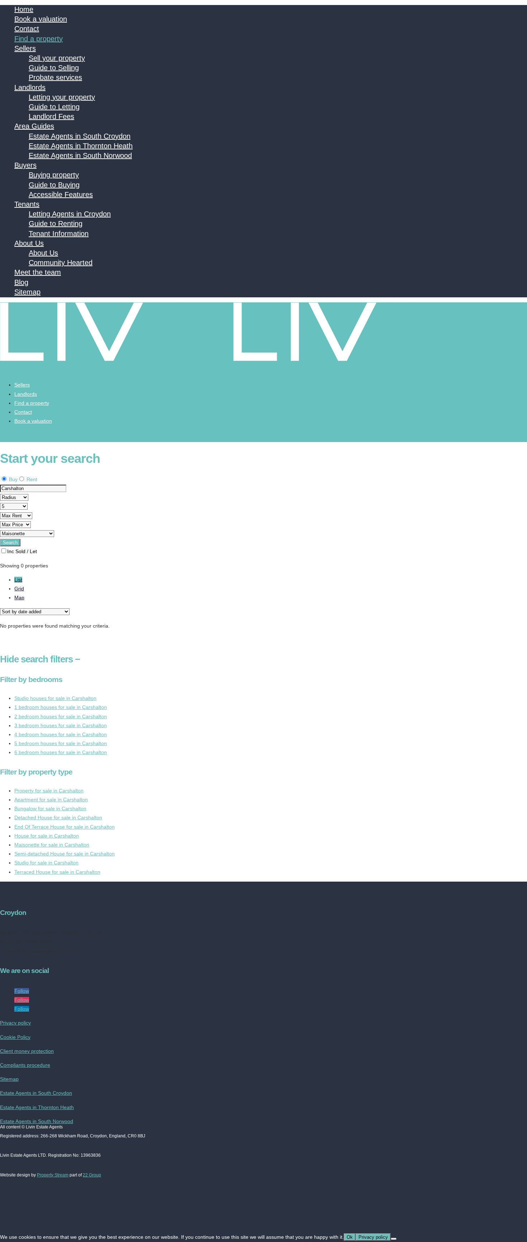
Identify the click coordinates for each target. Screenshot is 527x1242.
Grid (19, 588)
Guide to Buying (54, 185)
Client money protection (27, 1051)
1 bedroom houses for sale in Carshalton (60, 707)
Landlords (30, 87)
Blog (21, 282)
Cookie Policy (15, 1037)
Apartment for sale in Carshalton (51, 799)
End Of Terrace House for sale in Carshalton (64, 827)
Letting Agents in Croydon (70, 214)
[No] (394, 1239)
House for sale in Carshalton (46, 836)
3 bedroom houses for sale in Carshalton (60, 725)
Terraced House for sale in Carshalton (57, 872)
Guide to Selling (54, 68)
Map (19, 597)
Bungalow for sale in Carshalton (50, 808)
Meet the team (37, 272)
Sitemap (27, 292)
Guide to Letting (54, 107)
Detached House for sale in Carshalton (58, 817)
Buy (13, 479)
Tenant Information (59, 234)
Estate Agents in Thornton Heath (81, 146)
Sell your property (57, 58)
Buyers (25, 165)
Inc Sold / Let (22, 551)
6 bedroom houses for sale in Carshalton (60, 752)
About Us (29, 243)
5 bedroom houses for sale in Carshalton (60, 743)
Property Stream (52, 1175)
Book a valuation (40, 19)
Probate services (55, 77)
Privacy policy (15, 1023)
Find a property (38, 39)
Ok (350, 1237)
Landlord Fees (51, 116)
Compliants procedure (25, 1065)
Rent (31, 479)
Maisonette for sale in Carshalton (51, 845)
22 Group (92, 1175)
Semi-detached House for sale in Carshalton (64, 854)
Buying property (54, 175)
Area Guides (34, 126)
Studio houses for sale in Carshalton (55, 698)
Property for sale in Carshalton (49, 790)
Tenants (26, 204)
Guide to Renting (55, 223)
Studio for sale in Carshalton (46, 862)
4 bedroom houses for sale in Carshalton (60, 734)
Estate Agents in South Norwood (80, 155)
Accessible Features (61, 194)
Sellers (25, 48)
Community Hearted (60, 263)
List (18, 579)
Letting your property (62, 97)
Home (23, 9)
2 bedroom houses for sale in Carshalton (60, 716)
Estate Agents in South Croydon (79, 136)
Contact (26, 29)
